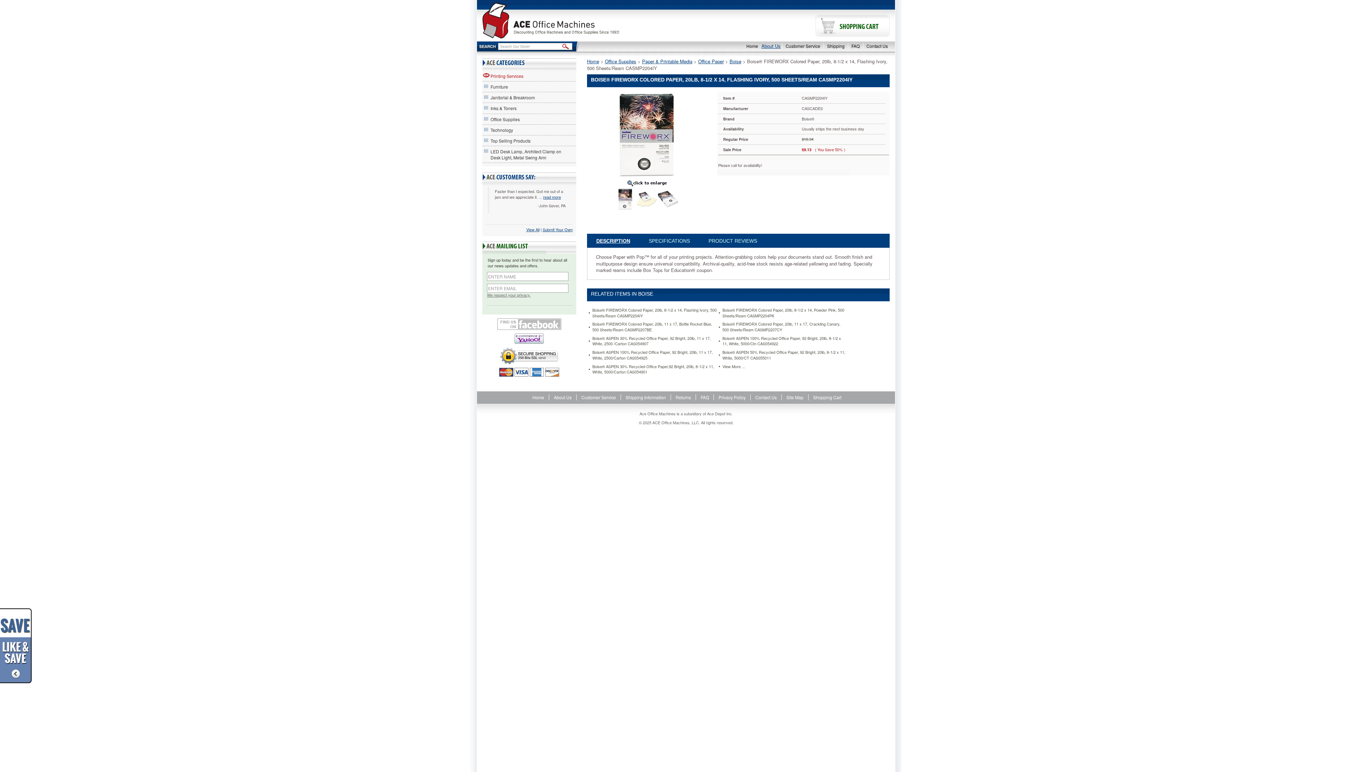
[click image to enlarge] (647, 183)
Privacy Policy (732, 397)
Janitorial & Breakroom (513, 97)
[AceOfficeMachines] (581, 21)
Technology (502, 130)
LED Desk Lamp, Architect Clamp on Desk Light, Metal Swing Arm (526, 154)
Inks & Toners (504, 108)
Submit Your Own (558, 229)
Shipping (836, 46)
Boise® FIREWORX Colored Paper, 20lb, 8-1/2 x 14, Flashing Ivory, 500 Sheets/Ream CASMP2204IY (654, 312)
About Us (771, 46)
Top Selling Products (511, 141)
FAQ (855, 46)
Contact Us (877, 46)
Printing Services (507, 76)
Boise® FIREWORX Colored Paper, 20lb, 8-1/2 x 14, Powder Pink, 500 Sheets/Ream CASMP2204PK (783, 312)
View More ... (733, 366)
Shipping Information (646, 397)
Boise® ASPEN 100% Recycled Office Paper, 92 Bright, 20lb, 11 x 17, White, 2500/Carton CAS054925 (652, 355)
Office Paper (711, 61)
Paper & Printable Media (667, 61)
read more (552, 197)
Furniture (499, 87)
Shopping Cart (827, 397)
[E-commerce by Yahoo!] (529, 338)
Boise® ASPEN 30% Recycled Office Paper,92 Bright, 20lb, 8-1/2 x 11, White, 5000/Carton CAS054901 (653, 369)
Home (752, 46)
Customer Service (803, 46)
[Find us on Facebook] (529, 324)
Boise (735, 61)
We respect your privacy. (509, 295)
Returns (683, 397)
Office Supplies (505, 119)
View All (533, 229)
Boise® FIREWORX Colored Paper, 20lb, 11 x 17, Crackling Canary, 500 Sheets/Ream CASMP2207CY (781, 326)
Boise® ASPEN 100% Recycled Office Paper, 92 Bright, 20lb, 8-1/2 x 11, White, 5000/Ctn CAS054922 (781, 341)
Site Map (795, 397)
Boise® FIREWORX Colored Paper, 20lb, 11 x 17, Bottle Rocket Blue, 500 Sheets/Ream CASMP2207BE (652, 326)
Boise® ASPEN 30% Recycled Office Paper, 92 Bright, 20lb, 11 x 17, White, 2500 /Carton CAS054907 (651, 341)
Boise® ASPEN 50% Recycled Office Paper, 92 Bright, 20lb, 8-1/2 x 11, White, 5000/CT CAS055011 (783, 355)
